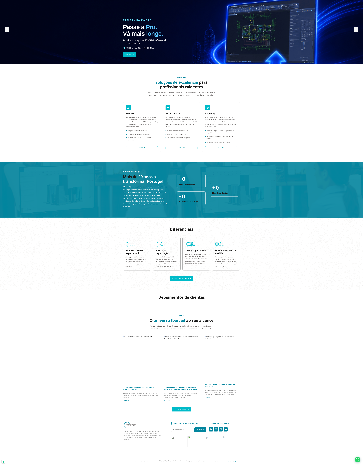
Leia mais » (126, 400)
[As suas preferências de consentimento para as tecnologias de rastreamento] (3, 461)
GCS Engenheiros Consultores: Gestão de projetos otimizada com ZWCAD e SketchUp (181, 388)
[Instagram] (216, 429)
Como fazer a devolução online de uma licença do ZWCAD (138, 388)
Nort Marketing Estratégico (230, 461)
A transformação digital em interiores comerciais (220, 385)
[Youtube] (226, 429)
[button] (7, 29)
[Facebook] (211, 429)
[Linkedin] (221, 429)
